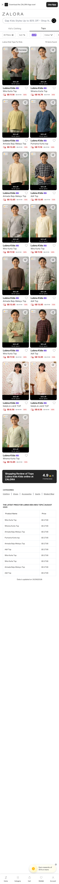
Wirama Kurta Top (12, 526)
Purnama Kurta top (12, 538)
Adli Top (8, 549)
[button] (29, 4)
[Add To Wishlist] (26, 88)
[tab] (15, 28)
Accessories (27, 494)
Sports (37, 494)
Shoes (15, 494)
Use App (52, 4)
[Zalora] (29, 14)
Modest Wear (49, 494)
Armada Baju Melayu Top (15, 532)
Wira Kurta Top (10, 520)
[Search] (54, 20)
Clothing (6, 494)
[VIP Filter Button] (35, 35)
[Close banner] (2, 4)
